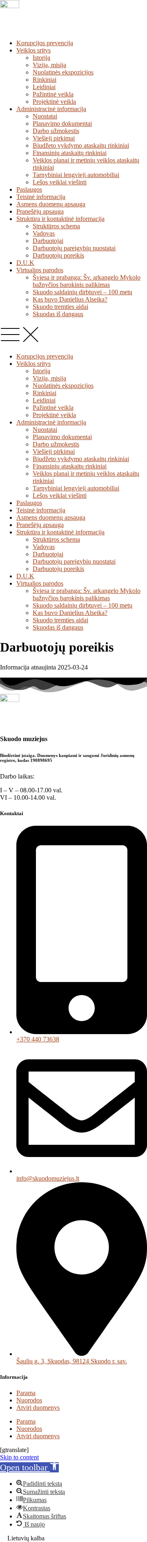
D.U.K (25, 262)
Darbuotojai (48, 240)
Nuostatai (45, 116)
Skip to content (19, 1457)
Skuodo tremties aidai (60, 306)
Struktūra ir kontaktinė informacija (60, 218)
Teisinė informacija (40, 196)
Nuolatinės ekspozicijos (63, 72)
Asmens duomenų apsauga (50, 204)
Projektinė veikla (54, 101)
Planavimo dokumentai (62, 123)
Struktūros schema (56, 226)
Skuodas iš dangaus (58, 314)
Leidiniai (44, 86)
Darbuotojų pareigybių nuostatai (74, 248)
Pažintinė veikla (53, 94)
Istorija (41, 57)
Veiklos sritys (33, 50)
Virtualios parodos (39, 270)
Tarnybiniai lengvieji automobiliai (76, 174)
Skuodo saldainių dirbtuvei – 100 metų (82, 292)
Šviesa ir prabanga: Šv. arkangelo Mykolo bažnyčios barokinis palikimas (86, 281)
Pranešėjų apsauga (40, 211)
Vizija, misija (49, 64)
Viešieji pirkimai (54, 138)
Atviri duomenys (38, 1407)
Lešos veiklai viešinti (60, 182)
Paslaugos (29, 189)
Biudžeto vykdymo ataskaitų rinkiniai (81, 145)
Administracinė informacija (51, 108)
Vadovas (44, 233)
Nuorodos (29, 1400)
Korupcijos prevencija (44, 42)
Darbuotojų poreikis (58, 255)
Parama (26, 1392)
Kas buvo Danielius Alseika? (70, 299)
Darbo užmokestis (56, 130)
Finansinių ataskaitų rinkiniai (70, 152)
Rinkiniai (44, 79)
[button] (73, 335)
